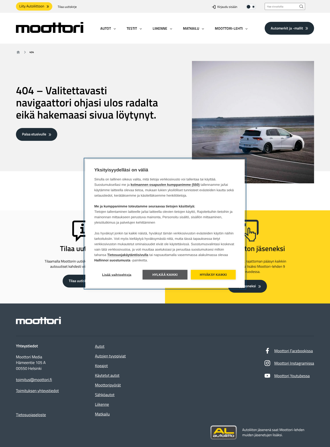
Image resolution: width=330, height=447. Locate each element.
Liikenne (102, 404)
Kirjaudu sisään (227, 6)
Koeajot (101, 366)
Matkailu (102, 414)
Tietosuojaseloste (31, 415)
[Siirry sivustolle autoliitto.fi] (223, 432)
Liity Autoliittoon (31, 6)
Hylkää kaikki (165, 274)
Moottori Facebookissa (293, 351)
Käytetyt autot (107, 375)
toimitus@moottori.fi (34, 380)
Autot (99, 346)
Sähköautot (104, 395)
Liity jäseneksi (245, 286)
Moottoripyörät (108, 385)
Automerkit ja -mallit (287, 28)
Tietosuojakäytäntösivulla (127, 255)
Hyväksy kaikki (213, 274)
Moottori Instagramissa (294, 363)
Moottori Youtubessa (292, 376)
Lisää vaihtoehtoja (117, 274)
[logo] (49, 31)
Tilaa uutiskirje (67, 6)
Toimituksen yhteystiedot (37, 391)
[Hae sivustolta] (301, 6)
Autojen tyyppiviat (110, 356)
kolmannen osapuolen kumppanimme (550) (165, 184)
